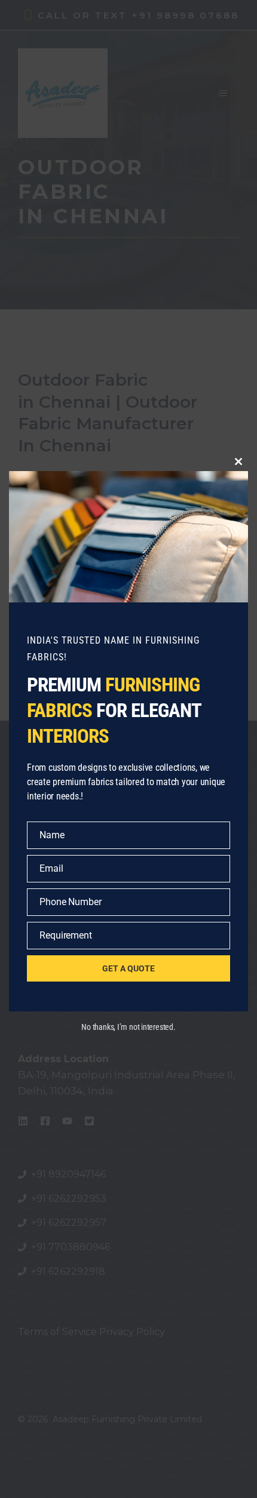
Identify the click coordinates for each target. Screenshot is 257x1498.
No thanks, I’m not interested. (128, 1027)
